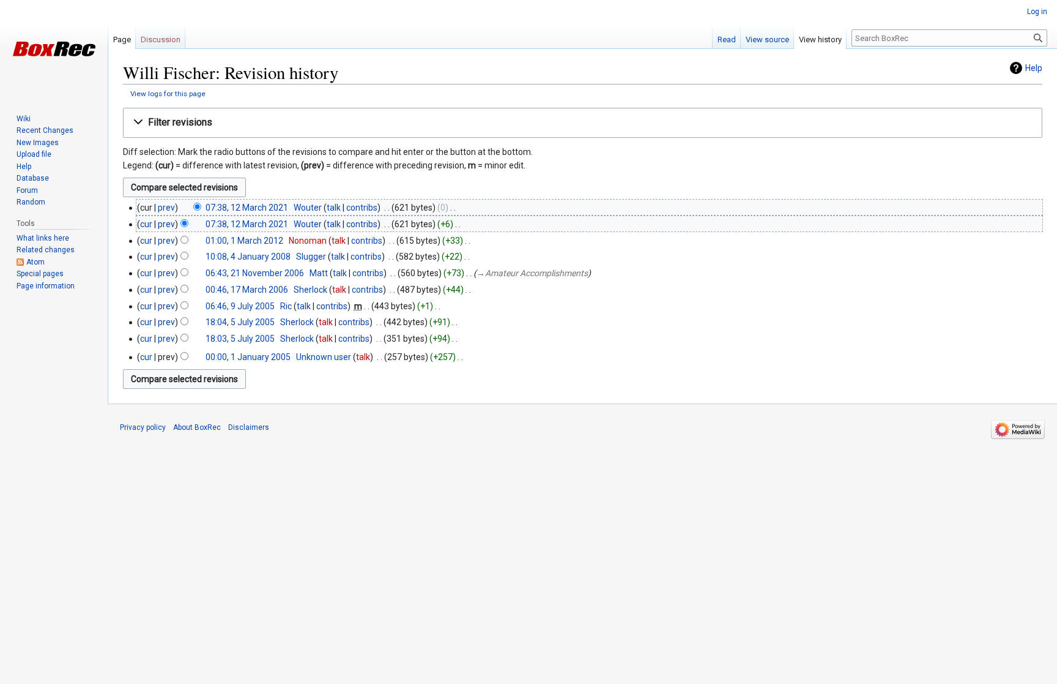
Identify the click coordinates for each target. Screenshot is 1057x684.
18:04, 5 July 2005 (240, 322)
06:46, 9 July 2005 (240, 306)
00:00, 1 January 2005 (248, 357)
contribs (361, 207)
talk (334, 207)
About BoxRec (197, 427)
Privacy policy (143, 427)
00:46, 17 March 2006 (247, 290)
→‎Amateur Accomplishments (532, 273)
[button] (582, 123)
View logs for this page (168, 93)
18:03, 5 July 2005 (240, 339)
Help (1033, 68)
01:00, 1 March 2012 (244, 241)
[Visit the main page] (54, 49)
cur (146, 224)
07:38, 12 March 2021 (247, 207)
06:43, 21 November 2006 (255, 273)
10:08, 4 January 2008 (248, 256)
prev (166, 207)
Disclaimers (248, 427)
